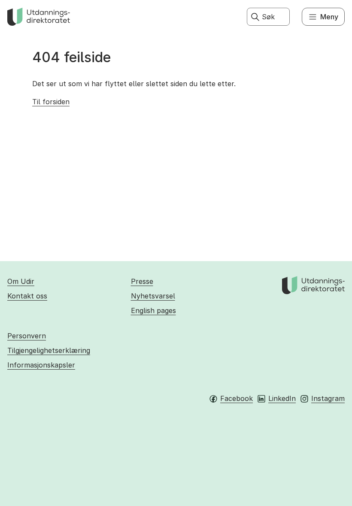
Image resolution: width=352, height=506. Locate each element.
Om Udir (20, 281)
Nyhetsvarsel (153, 296)
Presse (142, 281)
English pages (153, 310)
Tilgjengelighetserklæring (48, 350)
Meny (329, 16)
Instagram (328, 398)
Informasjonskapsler (41, 365)
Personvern (26, 335)
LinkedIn (282, 398)
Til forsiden (51, 101)
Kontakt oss (27, 296)
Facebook (236, 398)
